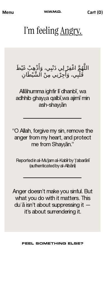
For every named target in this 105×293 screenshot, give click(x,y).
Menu (8, 12)
